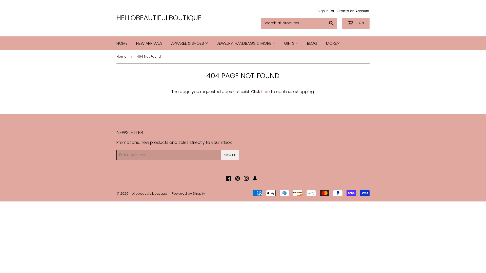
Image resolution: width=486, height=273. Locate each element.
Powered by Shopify (188, 193)
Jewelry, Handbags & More (244, 43)
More (331, 43)
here (265, 92)
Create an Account (353, 11)
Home (122, 43)
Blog (312, 43)
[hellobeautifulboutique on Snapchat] (254, 179)
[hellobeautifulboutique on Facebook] (228, 179)
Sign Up (230, 155)
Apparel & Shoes (188, 43)
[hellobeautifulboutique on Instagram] (246, 179)
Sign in (323, 11)
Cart (359, 23)
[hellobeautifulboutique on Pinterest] (237, 179)
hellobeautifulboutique (158, 18)
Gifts (289, 43)
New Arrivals (149, 43)
